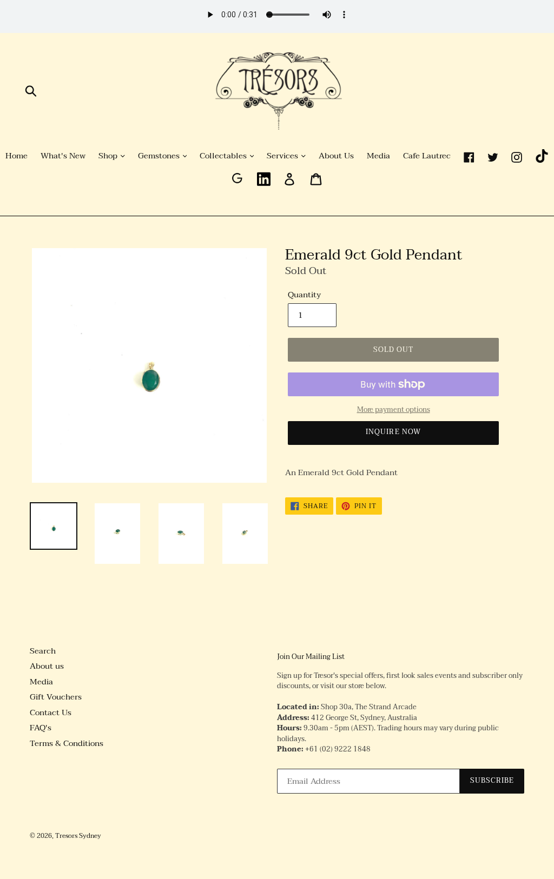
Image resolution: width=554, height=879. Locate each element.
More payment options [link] (393, 410)
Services (283, 156)
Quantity (304, 295)
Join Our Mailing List (311, 657)
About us (47, 666)
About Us (336, 156)
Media (378, 156)
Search (43, 651)
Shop (109, 156)
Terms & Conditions (66, 743)
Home (16, 156)
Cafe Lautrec (427, 156)
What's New (63, 156)
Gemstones (160, 156)
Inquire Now (393, 432)
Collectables (224, 156)
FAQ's (40, 728)
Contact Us (50, 712)
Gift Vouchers (56, 697)
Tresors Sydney (78, 835)
